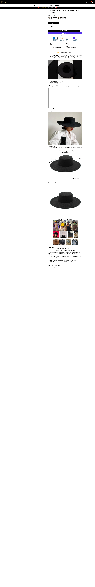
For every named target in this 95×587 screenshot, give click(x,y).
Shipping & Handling (17, 559)
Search (15, 561)
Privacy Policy (16, 556)
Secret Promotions (34, 555)
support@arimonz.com (75, 256)
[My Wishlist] (90, 2)
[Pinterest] (54, 560)
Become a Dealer (34, 559)
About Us (32, 556)
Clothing (57, 5)
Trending (36, 5)
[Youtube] (57, 560)
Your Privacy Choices (17, 564)
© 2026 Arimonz (16, 582)
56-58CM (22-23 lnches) (53, 23)
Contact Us (16, 562)
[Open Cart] (92, 2)
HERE (71, 267)
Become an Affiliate (34, 560)
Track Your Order (17, 554)
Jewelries (43, 5)
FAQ (31, 557)
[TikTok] (49, 562)
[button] (76, 12)
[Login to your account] (88, 2)
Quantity (50, 26)
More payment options (65, 35)
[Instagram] (60, 560)
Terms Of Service (17, 555)
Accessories (50, 5)
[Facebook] (49, 560)
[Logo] (3, 2)
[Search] (85, 2)
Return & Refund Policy (18, 557)
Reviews (15, 560)
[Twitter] (52, 560)
